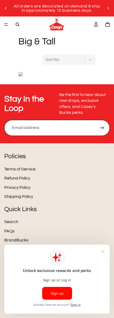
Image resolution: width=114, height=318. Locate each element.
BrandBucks (16, 240)
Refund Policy (17, 178)
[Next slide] (108, 8)
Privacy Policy (17, 187)
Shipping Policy (18, 196)
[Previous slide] (6, 8)
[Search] (17, 24)
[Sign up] (101, 127)
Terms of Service (20, 169)
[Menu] (6, 24)
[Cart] (107, 24)
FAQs (9, 231)
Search (11, 222)
